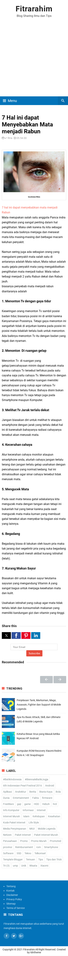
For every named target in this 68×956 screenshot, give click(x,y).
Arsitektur (20, 791)
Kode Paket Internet (14, 822)
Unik (23, 865)
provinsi (7, 847)
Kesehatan (54, 816)
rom (38, 847)
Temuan (30, 859)
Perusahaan (10, 841)
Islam (26, 816)
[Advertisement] (34, 61)
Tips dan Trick (54, 859)
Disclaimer (12, 895)
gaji (19, 804)
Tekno (27, 853)
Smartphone (51, 847)
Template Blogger (13, 859)
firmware (47, 797)
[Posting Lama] (59, 679)
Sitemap (11, 903)
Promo (24, 841)
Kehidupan (39, 816)
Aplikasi (7, 791)
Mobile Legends (46, 828)
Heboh (46, 804)
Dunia (6, 797)
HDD (36, 804)
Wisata (33, 865)
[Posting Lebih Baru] (46, 679)
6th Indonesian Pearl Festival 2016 (22, 785)
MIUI (32, 828)
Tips (40, 859)
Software (8, 853)
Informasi (28, 810)
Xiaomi (44, 865)
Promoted (55, 841)
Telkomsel (40, 853)
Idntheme (35, 952)
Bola (58, 791)
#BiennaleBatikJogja (36, 779)
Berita (32, 791)
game (27, 804)
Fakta (35, 797)
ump (15, 865)
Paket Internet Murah (46, 834)
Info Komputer (11, 810)
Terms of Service (15, 908)
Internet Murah (11, 816)
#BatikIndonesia (12, 779)
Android (49, 785)
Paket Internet (23, 834)
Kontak (10, 890)
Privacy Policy (14, 899)
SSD (19, 853)
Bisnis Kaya (45, 791)
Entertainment (21, 797)
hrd (55, 804)
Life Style (34, 822)
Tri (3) (6, 865)
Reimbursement (24, 847)
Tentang (11, 886)
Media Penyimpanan (14, 828)
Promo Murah (39, 841)
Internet (41, 810)
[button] (6, 635)
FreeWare (8, 804)
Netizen (7, 834)
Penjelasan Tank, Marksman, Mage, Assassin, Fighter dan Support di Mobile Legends (39, 704)
